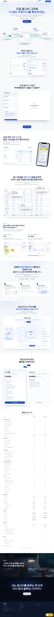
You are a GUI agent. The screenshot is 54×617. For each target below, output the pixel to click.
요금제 (32, 1)
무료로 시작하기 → (27, 593)
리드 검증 (15, 1)
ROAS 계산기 (11, 1)
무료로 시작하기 (48, 1)
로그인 (43, 1)
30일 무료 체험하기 (27, 126)
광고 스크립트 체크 (22, 606)
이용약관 (37, 603)
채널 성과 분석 (19, 1)
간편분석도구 (37, 1)
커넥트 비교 (29, 1)
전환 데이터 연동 (24, 1)
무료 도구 (20, 603)
